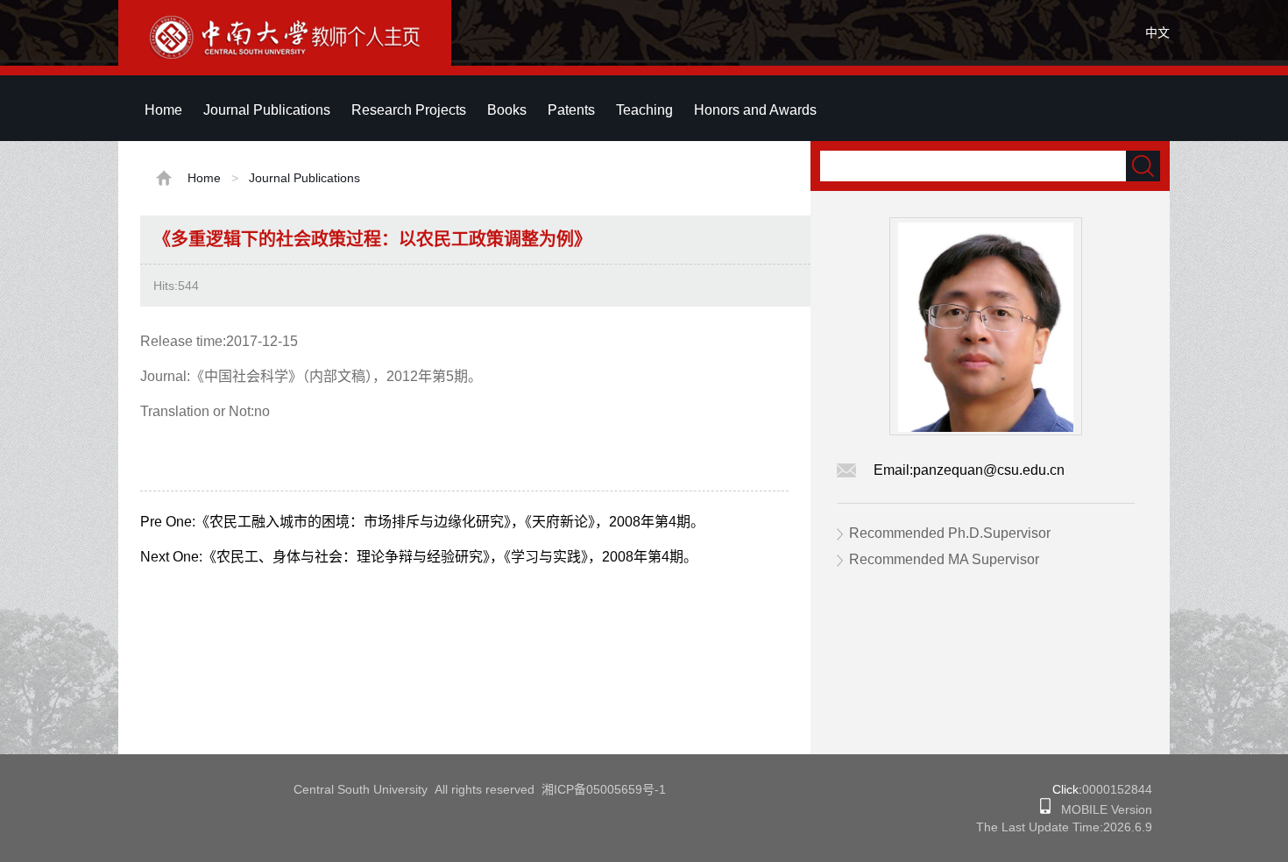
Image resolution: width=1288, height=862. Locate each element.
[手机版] (1045, 809)
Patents (571, 109)
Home (163, 109)
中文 (1157, 32)
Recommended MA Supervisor (944, 559)
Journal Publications (266, 109)
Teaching (644, 109)
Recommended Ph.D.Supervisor (950, 533)
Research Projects (408, 109)
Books (507, 109)
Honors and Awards (755, 109)
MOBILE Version (1101, 809)
